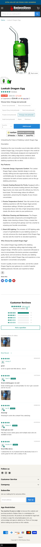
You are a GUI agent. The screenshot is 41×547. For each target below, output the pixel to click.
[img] (5, 359)
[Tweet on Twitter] (6, 280)
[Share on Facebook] (2, 280)
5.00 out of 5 (26, 307)
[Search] (37, 14)
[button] (5, 92)
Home (3, 20)
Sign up (31, 500)
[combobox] (18, 14)
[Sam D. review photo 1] (6, 395)
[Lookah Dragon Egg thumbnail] (3, 80)
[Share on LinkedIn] (10, 280)
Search (20, 537)
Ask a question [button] (20, 328)
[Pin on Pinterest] (13, 280)
